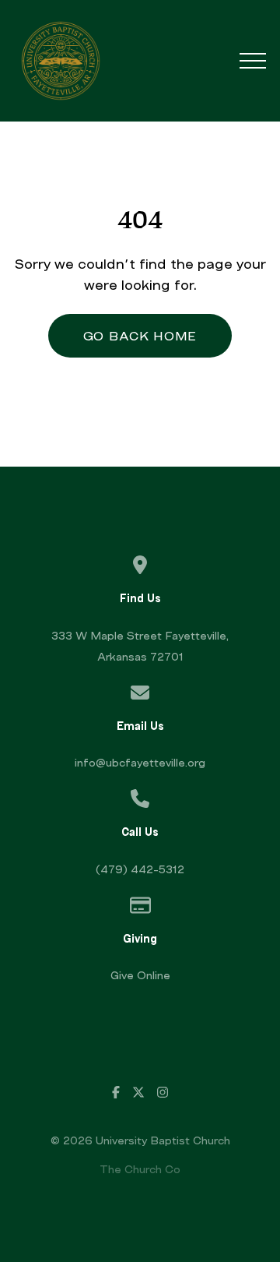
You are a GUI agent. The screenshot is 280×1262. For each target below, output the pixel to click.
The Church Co (140, 1169)
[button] (253, 61)
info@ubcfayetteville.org (140, 762)
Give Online (140, 975)
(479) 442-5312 (140, 869)
